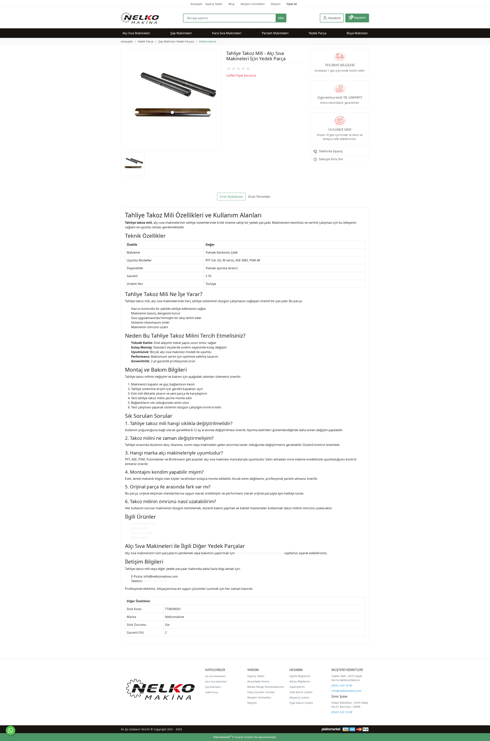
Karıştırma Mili (141, 533)
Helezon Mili (140, 528)
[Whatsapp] (10, 730)
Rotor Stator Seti (143, 523)
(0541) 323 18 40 (155, 581)
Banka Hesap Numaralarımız (265, 687)
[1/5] (228, 68)
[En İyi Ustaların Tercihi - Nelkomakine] (152, 18)
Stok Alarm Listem (300, 692)
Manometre (139, 537)
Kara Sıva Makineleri (216, 681)
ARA (281, 18)
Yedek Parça (211, 692)
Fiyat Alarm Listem (301, 703)
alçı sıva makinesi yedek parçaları (259, 553)
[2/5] (231, 68)
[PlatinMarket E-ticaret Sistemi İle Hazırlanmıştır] (331, 729)
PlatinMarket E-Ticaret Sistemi (233, 737)
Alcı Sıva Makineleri (215, 676)
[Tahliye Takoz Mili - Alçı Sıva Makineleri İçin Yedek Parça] (171, 99)
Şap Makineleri (213, 687)
